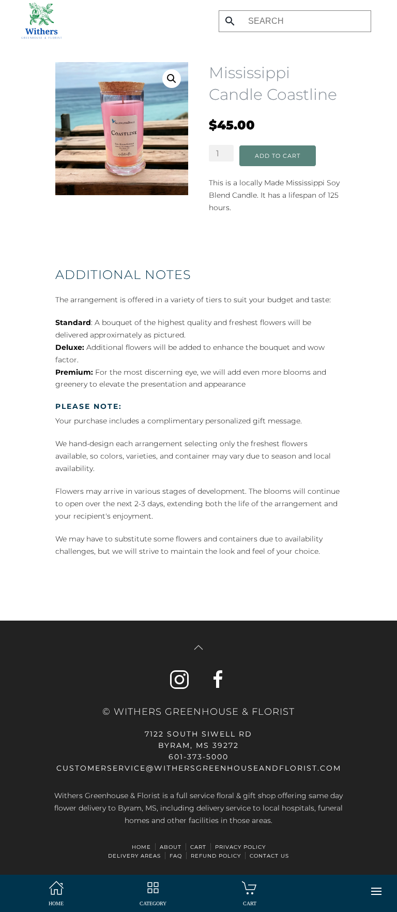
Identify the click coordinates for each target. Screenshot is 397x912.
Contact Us (269, 855)
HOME (141, 847)
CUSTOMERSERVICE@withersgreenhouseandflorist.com (198, 768)
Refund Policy (216, 855)
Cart (198, 847)
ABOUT (170, 847)
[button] (376, 891)
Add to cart (277, 155)
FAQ (176, 855)
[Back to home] (39, 20)
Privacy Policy (240, 847)
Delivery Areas (134, 855)
